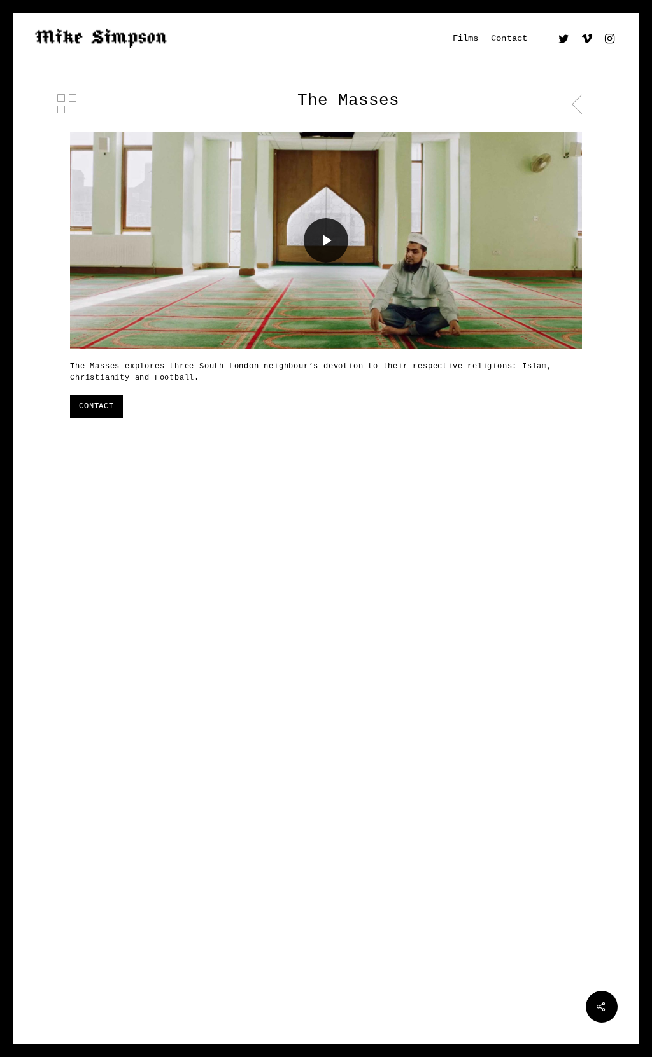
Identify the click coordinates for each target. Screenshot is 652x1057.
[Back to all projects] (67, 103)
